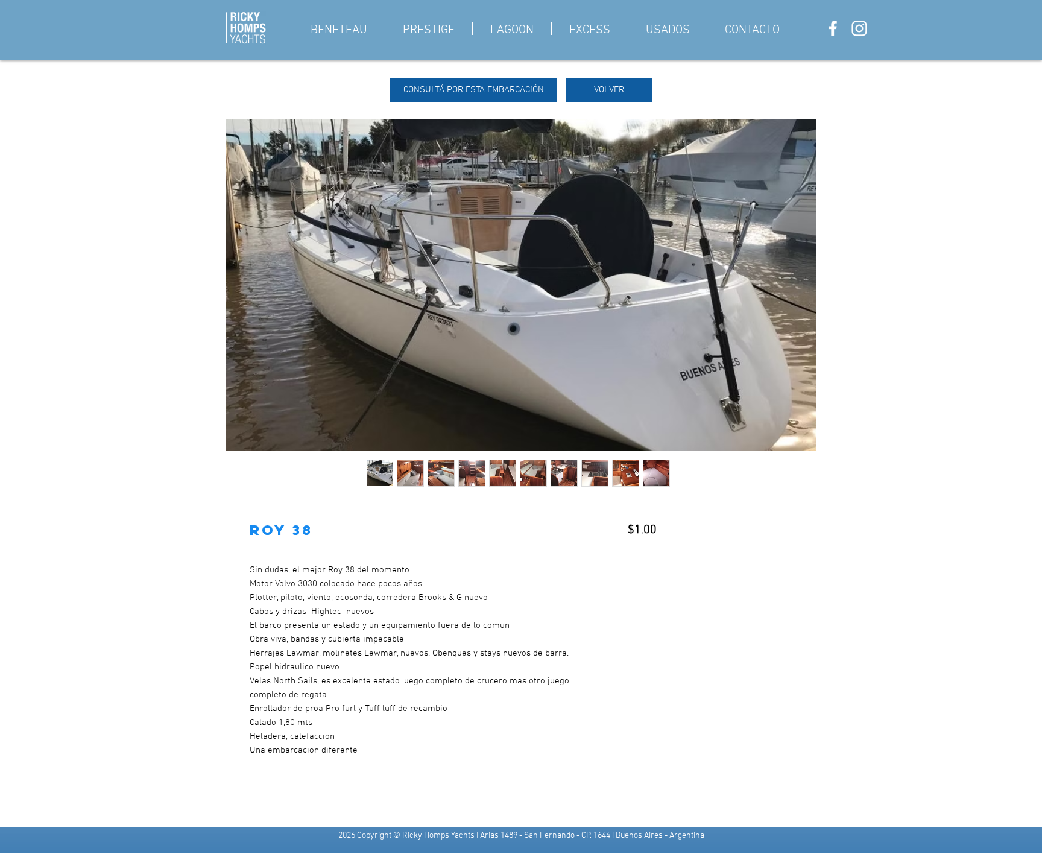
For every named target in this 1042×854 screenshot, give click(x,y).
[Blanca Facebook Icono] (833, 28)
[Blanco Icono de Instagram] (859, 28)
